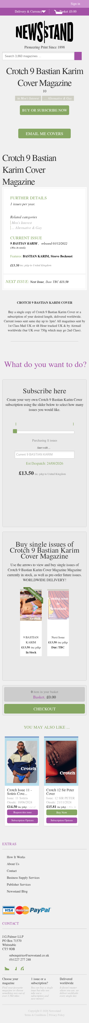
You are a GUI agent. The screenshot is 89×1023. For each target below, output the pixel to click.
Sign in (75, 3)
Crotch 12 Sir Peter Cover (60, 791)
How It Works (16, 857)
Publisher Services (19, 884)
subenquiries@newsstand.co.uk (29, 955)
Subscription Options (22, 820)
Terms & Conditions (35, 1015)
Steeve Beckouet (62, 256)
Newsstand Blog (17, 891)
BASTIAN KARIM (36, 256)
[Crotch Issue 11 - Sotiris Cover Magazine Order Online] (22, 784)
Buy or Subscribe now (44, 110)
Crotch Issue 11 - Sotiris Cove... (19, 791)
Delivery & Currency (28, 11)
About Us (13, 864)
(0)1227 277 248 (20, 959)
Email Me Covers (44, 133)
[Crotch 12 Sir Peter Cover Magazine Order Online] (61, 784)
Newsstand (55, 1010)
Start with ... (43, 447)
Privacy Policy (57, 1015)
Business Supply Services (23, 877)
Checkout (45, 708)
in (28, 98)
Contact (12, 870)
